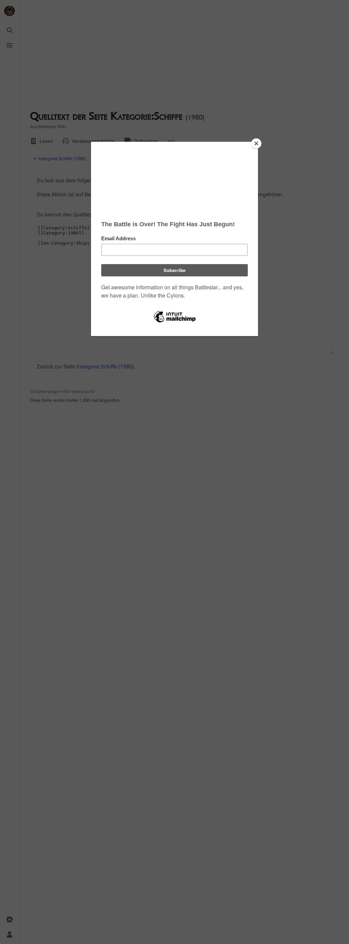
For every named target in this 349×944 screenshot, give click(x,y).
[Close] (256, 143)
